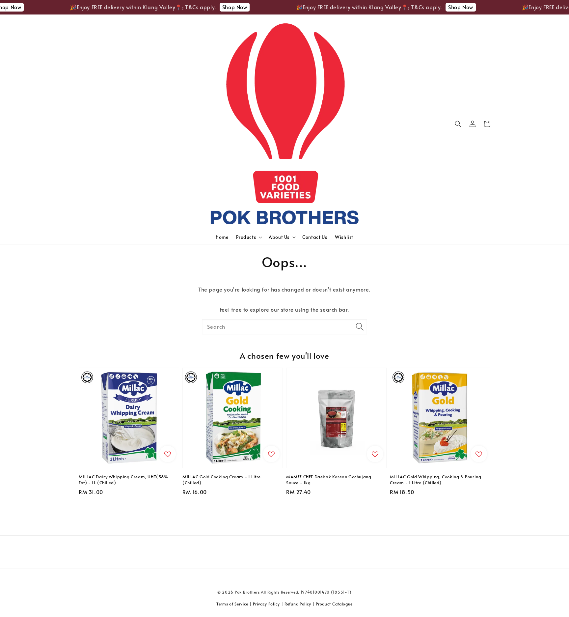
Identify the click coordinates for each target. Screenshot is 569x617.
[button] (458, 124)
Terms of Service (232, 603)
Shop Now (225, 7)
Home (222, 237)
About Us (279, 237)
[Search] (359, 326)
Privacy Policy (266, 603)
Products (246, 237)
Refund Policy (297, 603)
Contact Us (314, 237)
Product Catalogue (334, 603)
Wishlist (344, 237)
